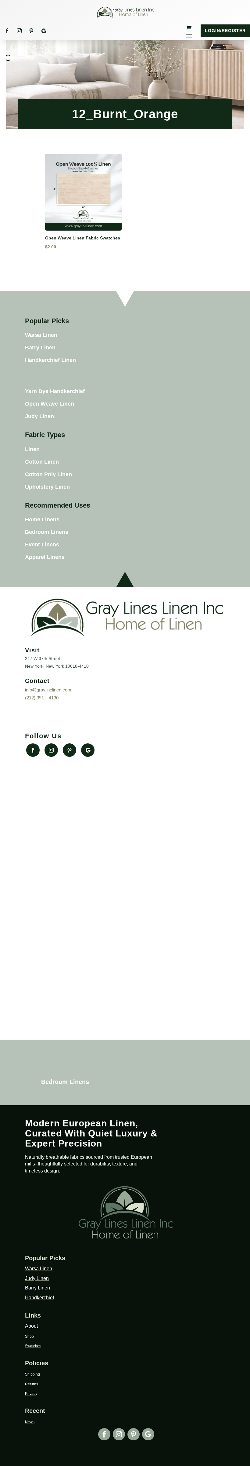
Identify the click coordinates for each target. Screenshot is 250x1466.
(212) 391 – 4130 (42, 697)
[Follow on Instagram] (19, 31)
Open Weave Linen (49, 404)
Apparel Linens (45, 557)
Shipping (32, 1374)
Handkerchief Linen (50, 360)
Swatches (33, 1346)
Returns (31, 1384)
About (31, 1326)
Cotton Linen (42, 462)
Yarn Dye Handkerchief (55, 391)
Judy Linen (39, 416)
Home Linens (42, 519)
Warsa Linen (41, 335)
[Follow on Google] (43, 31)
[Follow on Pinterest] (31, 31)
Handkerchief (39, 1297)
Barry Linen (40, 348)
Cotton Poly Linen (48, 474)
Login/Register (225, 30)
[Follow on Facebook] (7, 31)
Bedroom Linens (46, 532)
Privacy (31, 1393)
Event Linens (42, 545)
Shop (29, 1336)
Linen (32, 449)
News (29, 1422)
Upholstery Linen (47, 487)
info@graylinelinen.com (48, 689)
